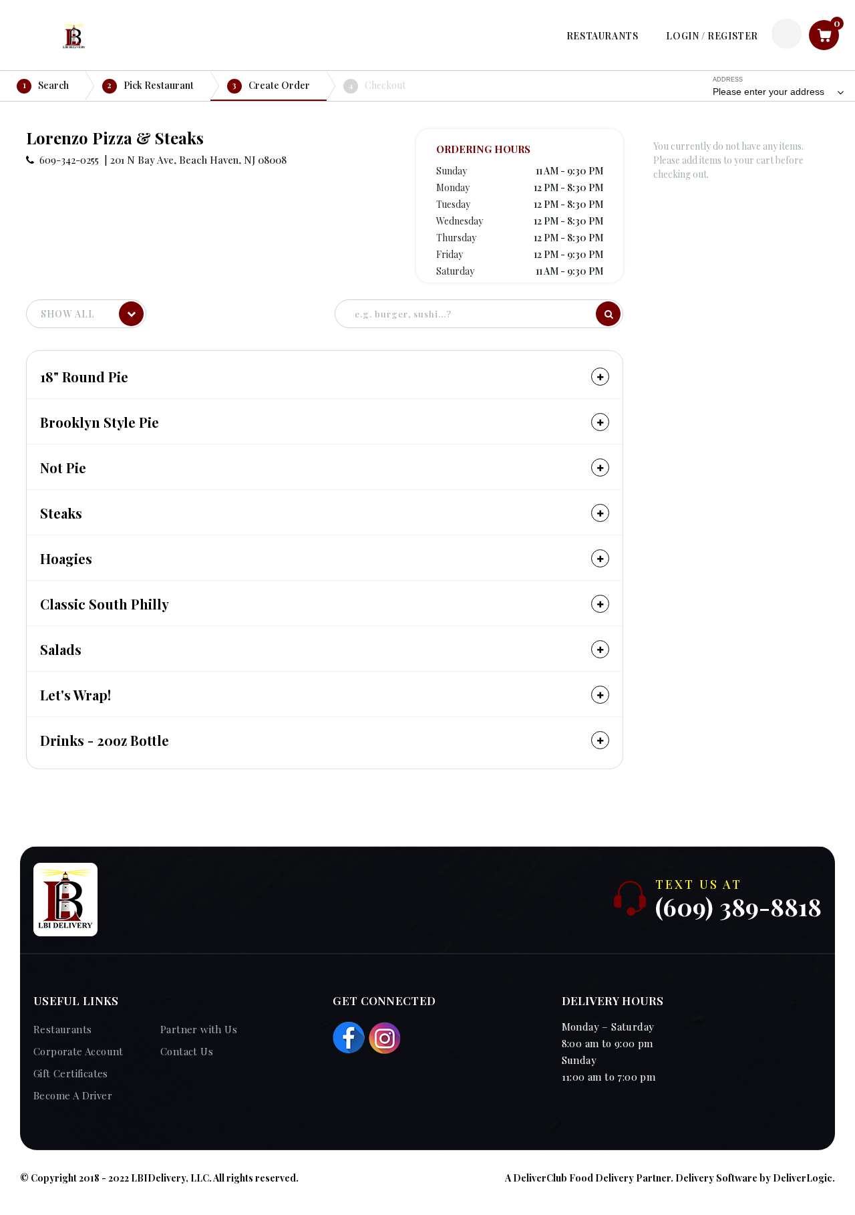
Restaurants (62, 1029)
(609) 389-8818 (738, 906)
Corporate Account (78, 1051)
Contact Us (186, 1051)
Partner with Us (198, 1029)
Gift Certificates (70, 1073)
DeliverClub (540, 1178)
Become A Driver (72, 1095)
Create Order (271, 85)
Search (46, 85)
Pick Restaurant (151, 85)
